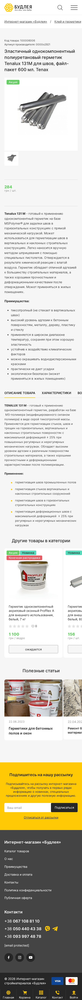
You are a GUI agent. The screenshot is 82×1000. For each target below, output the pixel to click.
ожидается (33, 649)
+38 (22, 921)
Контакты (11, 882)
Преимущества (15, 866)
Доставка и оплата (18, 874)
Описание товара (19, 393)
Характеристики (56, 393)
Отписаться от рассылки (41, 817)
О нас (8, 859)
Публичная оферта (18, 898)
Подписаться (64, 807)
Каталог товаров (16, 851)
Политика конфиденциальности (27, 890)
